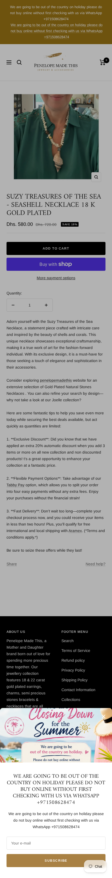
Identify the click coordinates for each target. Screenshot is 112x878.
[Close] (103, 716)
